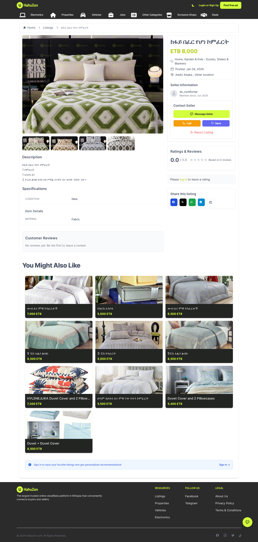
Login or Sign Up (209, 5)
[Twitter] (233, 536)
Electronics (37, 14)
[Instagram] (225, 536)
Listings (48, 27)
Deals (215, 14)
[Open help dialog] (247, 522)
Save (218, 123)
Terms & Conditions (228, 510)
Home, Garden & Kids (189, 59)
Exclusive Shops (187, 14)
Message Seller (204, 113)
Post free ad (231, 5)
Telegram (191, 503)
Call (189, 123)
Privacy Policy (224, 503)
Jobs (122, 14)
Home (31, 27)
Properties (68, 14)
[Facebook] (217, 536)
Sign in (224, 464)
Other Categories (152, 14)
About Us (221, 496)
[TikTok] (240, 536)
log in (183, 179)
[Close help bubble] (243, 515)
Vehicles (96, 14)
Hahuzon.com (34, 535)
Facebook (191, 496)
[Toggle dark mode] (193, 5)
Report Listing (203, 132)
